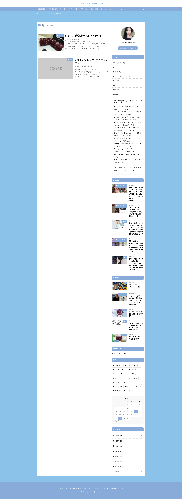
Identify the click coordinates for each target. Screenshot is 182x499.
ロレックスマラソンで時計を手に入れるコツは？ (136, 314)
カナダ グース (134, 378)
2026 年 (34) (118, 436)
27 (120, 418)
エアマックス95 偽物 (121, 133)
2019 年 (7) (117, 472)
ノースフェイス (118, 365)
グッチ (134, 374)
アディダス (138, 386)
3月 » (118, 421)
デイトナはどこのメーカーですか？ (91, 61)
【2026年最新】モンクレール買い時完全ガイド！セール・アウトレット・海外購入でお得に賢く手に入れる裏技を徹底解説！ (136, 264)
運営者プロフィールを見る (128, 48)
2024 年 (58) (118, 446)
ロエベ (124, 378)
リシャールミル (118, 386)
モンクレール (125, 374)
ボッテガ (128, 386)
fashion (116, 374)
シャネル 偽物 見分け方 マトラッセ (83, 36)
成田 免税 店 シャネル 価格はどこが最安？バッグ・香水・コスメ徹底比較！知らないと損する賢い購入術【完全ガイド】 (136, 246)
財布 (96, 9)
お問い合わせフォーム (54, 9)
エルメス (128, 365)
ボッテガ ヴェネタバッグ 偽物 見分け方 (136, 338)
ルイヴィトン (133, 369)
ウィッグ (119, 9)
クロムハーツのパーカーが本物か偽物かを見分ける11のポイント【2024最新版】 (136, 326)
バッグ (70, 9)
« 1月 (115, 421)
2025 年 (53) (118, 441)
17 (135, 411)
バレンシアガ (118, 390)
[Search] (143, 9)
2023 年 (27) (118, 451)
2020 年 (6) (117, 466)
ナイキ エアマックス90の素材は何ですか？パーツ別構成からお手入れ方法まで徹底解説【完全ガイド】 (136, 212)
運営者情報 (41, 9)
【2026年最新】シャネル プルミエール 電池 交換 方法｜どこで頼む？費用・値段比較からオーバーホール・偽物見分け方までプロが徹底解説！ (136, 194)
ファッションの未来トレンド (91, 3)
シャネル (89, 41)
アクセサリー (84, 9)
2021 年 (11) (118, 461)
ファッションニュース (107, 9)
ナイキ (124, 369)
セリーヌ (117, 378)
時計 (76, 9)
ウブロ (135, 390)
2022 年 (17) (118, 456)
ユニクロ (127, 390)
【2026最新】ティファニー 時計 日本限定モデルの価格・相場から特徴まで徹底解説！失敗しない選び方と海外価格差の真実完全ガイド (136, 229)
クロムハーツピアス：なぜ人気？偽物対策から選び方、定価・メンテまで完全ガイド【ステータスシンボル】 (136, 300)
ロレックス (138, 365)
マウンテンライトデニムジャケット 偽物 (136, 286)
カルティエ (117, 382)
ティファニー (127, 382)
